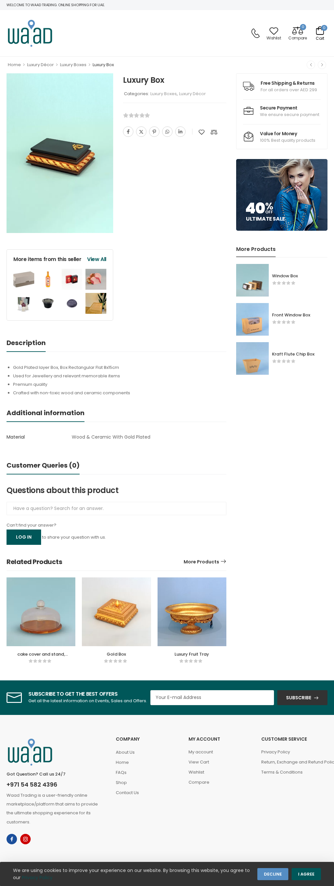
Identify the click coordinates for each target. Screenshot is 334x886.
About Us (125, 752)
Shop (121, 782)
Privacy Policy (275, 752)
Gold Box (116, 654)
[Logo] (30, 33)
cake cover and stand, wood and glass (41, 657)
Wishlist (196, 772)
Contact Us (127, 793)
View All (96, 259)
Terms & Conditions (282, 772)
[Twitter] (141, 131)
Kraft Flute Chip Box (293, 354)
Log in (24, 537)
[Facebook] (128, 131)
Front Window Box (291, 315)
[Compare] (214, 132)
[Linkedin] (180, 131)
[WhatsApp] (167, 131)
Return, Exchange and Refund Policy (294, 762)
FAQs (121, 772)
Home (14, 65)
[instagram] (25, 839)
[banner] (116, 380)
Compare (199, 782)
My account (201, 752)
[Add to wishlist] (201, 132)
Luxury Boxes (73, 65)
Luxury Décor (40, 65)
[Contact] (255, 33)
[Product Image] (60, 153)
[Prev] (310, 65)
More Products (201, 562)
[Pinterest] (154, 131)
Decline (273, 874)
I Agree (306, 874)
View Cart (199, 762)
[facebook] (12, 839)
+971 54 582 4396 (32, 784)
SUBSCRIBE (298, 697)
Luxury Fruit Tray (192, 654)
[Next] (321, 65)
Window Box (285, 276)
